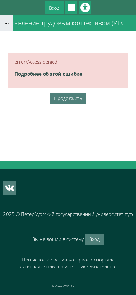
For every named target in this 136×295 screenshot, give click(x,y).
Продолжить (68, 98)
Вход (54, 8)
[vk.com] (9, 188)
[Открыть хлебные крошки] (6, 23)
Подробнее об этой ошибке (48, 74)
